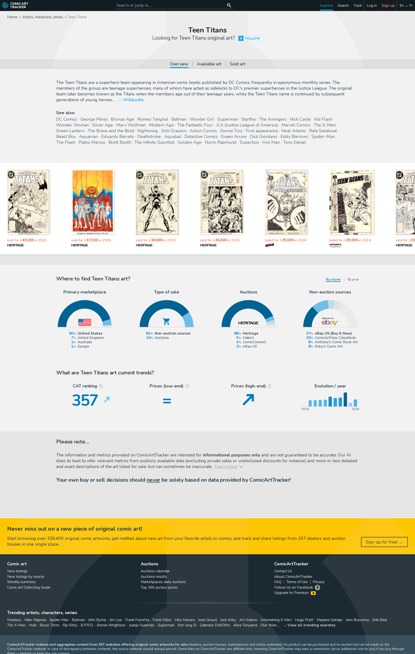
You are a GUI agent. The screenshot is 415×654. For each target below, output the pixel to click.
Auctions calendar (155, 571)
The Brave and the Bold (111, 131)
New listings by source (25, 576)
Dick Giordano (263, 136)
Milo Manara (185, 619)
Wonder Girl (202, 119)
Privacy (318, 581)
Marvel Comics (295, 125)
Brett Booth (120, 142)
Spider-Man (323, 136)
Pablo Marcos (92, 142)
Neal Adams (293, 131)
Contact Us (283, 571)
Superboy (249, 142)
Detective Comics (201, 136)
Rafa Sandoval (323, 131)
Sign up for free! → (384, 542)
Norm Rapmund (221, 142)
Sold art (237, 64)
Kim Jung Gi (187, 625)
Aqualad (172, 136)
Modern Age (161, 125)
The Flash (65, 142)
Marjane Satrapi (329, 619)
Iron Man (271, 142)
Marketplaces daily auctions (163, 581)
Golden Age (189, 142)
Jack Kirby (228, 619)
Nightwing (147, 131)
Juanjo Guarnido (141, 625)
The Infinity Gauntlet (154, 142)
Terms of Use (297, 581)
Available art (209, 64)
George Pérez (94, 119)
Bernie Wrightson (111, 625)
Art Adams (248, 619)
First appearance (262, 131)
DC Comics (66, 119)
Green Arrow (234, 136)
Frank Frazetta (137, 619)
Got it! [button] (50, 642)
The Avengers (273, 119)
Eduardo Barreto (117, 136)
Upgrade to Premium (292, 592)
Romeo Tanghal (152, 119)
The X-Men (325, 125)
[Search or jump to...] (229, 5)
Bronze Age (122, 119)
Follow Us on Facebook (293, 587)
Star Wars (269, 625)
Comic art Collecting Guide (28, 587)
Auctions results (154, 576)
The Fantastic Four (195, 125)
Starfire (248, 119)
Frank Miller (162, 619)
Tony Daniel (294, 142)
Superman (228, 119)
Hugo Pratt (304, 619)
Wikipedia (133, 100)
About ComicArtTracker (293, 576)
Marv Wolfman (131, 125)
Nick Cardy (300, 119)
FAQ (277, 581)
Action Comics (203, 131)
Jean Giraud (207, 619)
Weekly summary (21, 581)
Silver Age (102, 125)
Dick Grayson (173, 131)
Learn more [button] (67, 631)
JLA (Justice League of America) (247, 125)
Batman (178, 119)
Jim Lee (116, 619)
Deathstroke (149, 136)
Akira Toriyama (245, 625)
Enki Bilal (379, 619)
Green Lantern (70, 131)
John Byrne (97, 619)
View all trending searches (311, 625)
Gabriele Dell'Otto (215, 625)
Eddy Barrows (294, 136)
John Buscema (357, 619)
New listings (17, 571)
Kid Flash (323, 119)
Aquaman (88, 136)
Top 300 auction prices (159, 587)
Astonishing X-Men (276, 619)
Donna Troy (231, 131)
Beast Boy (66, 136)
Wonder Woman (72, 125)
